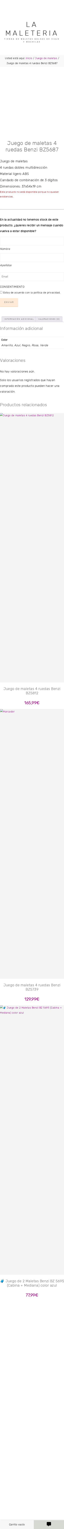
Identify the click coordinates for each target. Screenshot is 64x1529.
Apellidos (6, 265)
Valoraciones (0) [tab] (49, 319)
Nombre (5, 249)
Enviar (9, 302)
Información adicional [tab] (19, 319)
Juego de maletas (46, 58)
